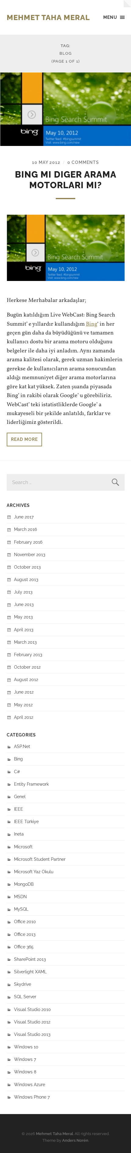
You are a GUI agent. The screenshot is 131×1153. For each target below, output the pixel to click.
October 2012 (27, 667)
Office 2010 (25, 921)
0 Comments (83, 162)
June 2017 (24, 516)
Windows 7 (25, 1059)
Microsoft (23, 846)
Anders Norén (75, 1140)
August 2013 (26, 579)
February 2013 (28, 654)
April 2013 (23, 629)
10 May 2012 (46, 162)
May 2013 (23, 616)
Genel (20, 796)
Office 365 (24, 946)
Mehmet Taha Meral (48, 17)
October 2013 (27, 567)
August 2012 (26, 679)
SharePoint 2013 (30, 959)
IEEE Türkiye (26, 821)
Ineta (19, 833)
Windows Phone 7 (32, 1096)
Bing (91, 324)
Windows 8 (25, 1071)
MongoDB (24, 884)
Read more (24, 439)
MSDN (20, 896)
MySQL (21, 909)
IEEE (18, 809)
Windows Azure (29, 1084)
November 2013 (29, 554)
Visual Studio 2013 (32, 1034)
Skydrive (22, 984)
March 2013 (25, 642)
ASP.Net (22, 746)
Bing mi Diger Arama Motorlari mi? (65, 179)
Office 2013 (24, 934)
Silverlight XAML (30, 971)
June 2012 (24, 691)
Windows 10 (26, 1046)
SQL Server (25, 996)
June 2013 (24, 604)
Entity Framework (31, 784)
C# (17, 771)
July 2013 (23, 591)
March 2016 (25, 529)
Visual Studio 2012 (32, 1021)
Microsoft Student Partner (40, 859)
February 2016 (28, 542)
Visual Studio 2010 (32, 1009)
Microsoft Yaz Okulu (33, 871)
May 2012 (23, 704)
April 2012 (23, 717)
